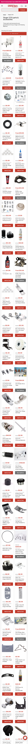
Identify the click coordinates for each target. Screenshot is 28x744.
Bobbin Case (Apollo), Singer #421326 (19, 193)
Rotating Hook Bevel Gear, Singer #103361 (20, 495)
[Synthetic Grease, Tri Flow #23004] (7, 186)
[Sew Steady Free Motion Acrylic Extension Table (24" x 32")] (20, 545)
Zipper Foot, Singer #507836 (20, 412)
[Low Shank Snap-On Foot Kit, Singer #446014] (7, 379)
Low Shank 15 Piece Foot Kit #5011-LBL (6, 83)
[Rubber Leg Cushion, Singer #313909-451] (7, 489)
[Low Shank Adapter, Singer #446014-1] (7, 351)
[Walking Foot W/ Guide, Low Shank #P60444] (20, 131)
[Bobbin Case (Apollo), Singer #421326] (20, 186)
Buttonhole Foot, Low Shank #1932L (20, 302)
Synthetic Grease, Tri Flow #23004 (7, 192)
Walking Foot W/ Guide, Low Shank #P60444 (20, 138)
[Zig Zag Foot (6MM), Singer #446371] (7, 516)
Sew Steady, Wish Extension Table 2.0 (20, 633)
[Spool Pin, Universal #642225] (20, 434)
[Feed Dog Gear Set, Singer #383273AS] (7, 241)
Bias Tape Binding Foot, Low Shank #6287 (20, 330)
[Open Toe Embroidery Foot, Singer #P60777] (20, 573)
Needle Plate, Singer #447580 (7, 605)
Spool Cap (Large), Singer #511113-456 (20, 220)
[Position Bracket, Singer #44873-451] (20, 710)
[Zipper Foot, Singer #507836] (20, 406)
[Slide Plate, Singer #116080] (7, 655)
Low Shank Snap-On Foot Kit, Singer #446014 (7, 385)
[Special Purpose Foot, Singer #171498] (7, 627)
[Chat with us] (21, 6)
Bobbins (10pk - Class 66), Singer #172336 (7, 165)
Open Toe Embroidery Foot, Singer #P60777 (19, 579)
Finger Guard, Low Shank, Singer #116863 (20, 661)
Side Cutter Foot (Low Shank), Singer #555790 (7, 440)
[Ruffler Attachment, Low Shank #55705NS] (20, 269)
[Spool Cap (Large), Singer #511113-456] (20, 214)
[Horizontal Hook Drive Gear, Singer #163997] (20, 351)
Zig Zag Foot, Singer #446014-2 (20, 521)
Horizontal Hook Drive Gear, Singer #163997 (20, 358)
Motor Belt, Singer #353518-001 (7, 549)
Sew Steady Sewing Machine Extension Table (7, 55)
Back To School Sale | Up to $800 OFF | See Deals (14, 1)
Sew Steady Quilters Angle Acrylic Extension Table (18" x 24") (19, 468)
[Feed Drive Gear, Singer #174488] (7, 461)
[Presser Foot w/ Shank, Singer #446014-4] (7, 324)
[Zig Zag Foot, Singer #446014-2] (20, 516)
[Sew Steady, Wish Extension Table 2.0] (20, 627)
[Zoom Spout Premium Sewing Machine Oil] (20, 49)
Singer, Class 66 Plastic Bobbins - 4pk (19, 606)
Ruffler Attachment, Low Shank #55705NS (20, 275)
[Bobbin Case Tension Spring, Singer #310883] (7, 682)
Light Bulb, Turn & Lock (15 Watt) (19, 82)
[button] (2, 6)
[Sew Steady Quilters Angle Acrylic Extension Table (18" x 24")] (20, 461)
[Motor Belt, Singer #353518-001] (7, 545)
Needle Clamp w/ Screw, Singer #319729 (7, 716)
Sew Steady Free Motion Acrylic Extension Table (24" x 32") (19, 552)
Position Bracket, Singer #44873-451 (19, 716)
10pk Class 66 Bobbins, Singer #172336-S (7, 303)
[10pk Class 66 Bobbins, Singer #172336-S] (7, 296)
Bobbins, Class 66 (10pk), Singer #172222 (7, 110)
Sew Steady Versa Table (20, 384)
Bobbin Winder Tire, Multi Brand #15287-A (7, 138)
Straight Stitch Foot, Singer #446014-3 (6, 413)
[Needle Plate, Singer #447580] (7, 600)
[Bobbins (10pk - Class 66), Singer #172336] (7, 159)
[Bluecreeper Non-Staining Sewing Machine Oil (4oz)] (20, 159)
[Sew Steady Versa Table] (20, 379)
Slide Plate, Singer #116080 (7, 660)
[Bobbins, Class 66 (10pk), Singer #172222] (7, 104)
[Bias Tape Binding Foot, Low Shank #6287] (20, 324)
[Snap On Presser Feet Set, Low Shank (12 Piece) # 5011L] (20, 104)
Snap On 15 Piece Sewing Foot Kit (7, 219)
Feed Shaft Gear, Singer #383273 (7, 578)
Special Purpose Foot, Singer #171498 (7, 634)
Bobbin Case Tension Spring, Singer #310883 (7, 689)
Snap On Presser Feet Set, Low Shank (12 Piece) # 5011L (20, 111)
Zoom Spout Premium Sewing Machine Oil (19, 55)
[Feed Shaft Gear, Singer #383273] (7, 573)
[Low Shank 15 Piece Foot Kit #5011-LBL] (7, 76)
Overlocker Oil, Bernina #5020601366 (19, 689)
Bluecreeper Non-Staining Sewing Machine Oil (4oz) (20, 165)
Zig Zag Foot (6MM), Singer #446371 (6, 522)
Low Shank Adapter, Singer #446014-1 (6, 358)
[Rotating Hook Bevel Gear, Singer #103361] (20, 489)
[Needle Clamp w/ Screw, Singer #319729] (7, 710)
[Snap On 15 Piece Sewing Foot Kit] (7, 214)
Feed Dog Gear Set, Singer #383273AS (7, 247)
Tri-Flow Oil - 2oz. (7, 273)
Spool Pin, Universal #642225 (20, 439)
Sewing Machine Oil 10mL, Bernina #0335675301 (19, 248)
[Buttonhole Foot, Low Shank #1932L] (20, 296)
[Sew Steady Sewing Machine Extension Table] (7, 49)
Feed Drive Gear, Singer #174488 (7, 466)
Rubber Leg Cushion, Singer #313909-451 (7, 495)
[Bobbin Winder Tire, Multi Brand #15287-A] (7, 131)
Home (4, 14)
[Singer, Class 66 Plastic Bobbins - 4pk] (20, 600)
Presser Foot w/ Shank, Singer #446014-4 (7, 330)
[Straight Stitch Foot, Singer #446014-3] (7, 406)
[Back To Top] (25, 741)
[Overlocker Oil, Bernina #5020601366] (20, 682)
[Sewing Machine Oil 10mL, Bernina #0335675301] (20, 241)
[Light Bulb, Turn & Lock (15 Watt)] (20, 76)
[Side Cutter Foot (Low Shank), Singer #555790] (7, 434)
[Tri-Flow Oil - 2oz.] (7, 269)
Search (23, 9)
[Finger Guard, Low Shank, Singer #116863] (20, 655)
